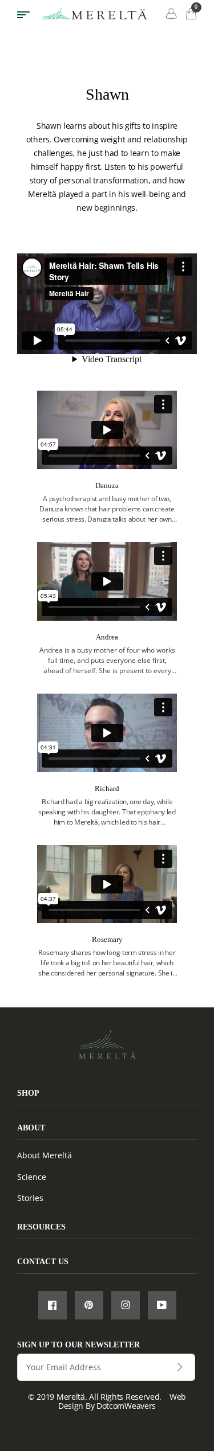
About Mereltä (44, 1155)
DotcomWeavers (126, 1405)
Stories (30, 1197)
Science (31, 1176)
